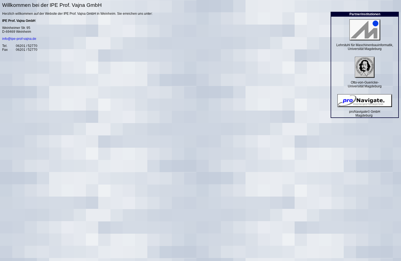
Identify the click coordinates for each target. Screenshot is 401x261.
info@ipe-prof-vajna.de (19, 39)
